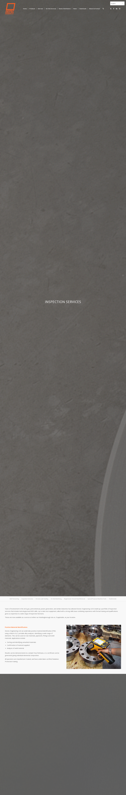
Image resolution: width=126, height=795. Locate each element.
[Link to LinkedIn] (116, 8)
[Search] (103, 8)
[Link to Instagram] (119, 8)
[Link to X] (110, 8)
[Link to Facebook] (113, 8)
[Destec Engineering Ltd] (10, 8)
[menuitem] (25, 8)
